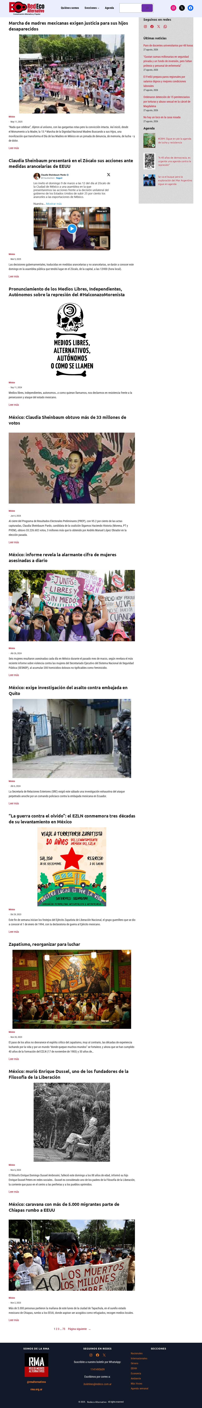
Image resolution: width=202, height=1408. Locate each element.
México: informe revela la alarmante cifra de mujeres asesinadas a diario (62, 557)
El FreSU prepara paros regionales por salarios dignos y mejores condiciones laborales (164, 81)
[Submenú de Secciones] (98, 8)
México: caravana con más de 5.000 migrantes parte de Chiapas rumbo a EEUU (64, 1206)
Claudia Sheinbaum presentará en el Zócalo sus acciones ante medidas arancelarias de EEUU (71, 163)
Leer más (14, 148)
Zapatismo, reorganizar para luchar (44, 944)
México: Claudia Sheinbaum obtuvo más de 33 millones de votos (67, 419)
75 (63, 1329)
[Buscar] (147, 8)
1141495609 (97, 1369)
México (12, 116)
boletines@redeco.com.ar (97, 1384)
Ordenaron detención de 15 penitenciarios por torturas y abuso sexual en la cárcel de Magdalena (166, 101)
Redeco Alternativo (97, 1401)
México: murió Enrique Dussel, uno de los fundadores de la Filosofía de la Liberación (68, 1074)
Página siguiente (79, 1329)
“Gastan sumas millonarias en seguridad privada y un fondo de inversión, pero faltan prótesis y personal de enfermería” (167, 61)
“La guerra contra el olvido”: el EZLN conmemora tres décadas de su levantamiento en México (72, 818)
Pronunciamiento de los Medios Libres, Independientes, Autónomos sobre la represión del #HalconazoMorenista (67, 291)
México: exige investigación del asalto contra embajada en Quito (68, 690)
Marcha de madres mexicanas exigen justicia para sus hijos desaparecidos (68, 25)
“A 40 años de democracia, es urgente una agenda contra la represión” (174, 161)
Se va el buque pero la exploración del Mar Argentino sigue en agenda (175, 180)
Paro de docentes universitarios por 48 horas (168, 45)
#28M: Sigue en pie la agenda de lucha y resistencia (174, 140)
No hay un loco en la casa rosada (162, 117)
